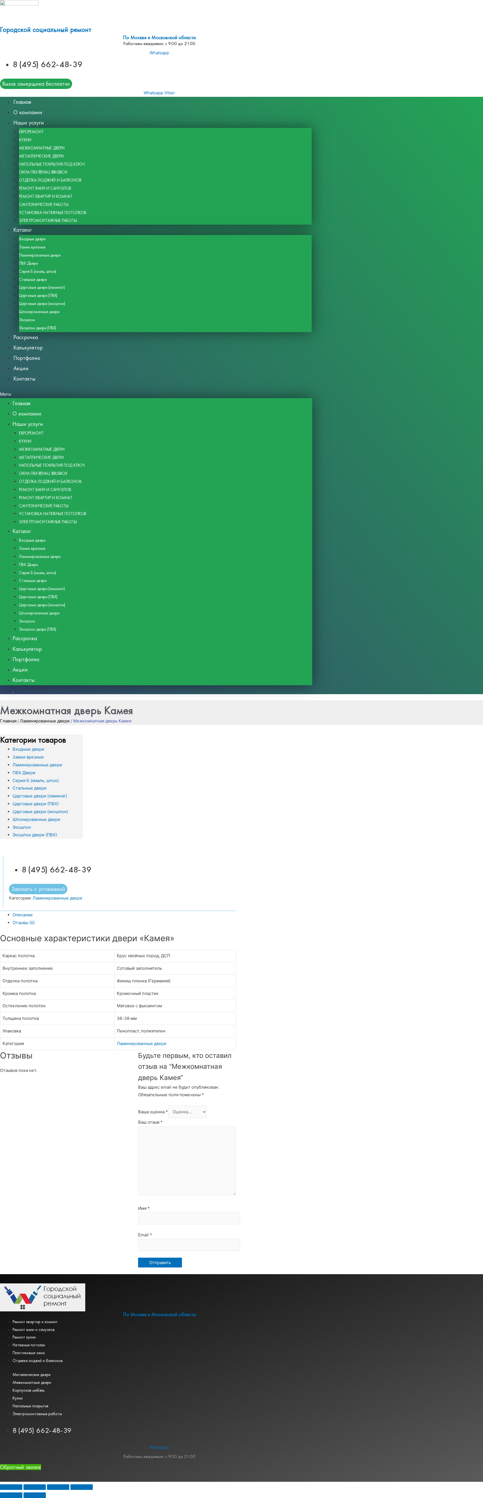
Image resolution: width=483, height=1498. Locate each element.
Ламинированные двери (40, 255)
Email (145, 1235)
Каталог (22, 230)
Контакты (24, 379)
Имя (144, 1208)
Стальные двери (33, 279)
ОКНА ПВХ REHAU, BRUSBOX (43, 172)
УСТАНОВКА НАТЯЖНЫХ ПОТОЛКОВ (52, 212)
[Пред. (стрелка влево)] (11, 1495)
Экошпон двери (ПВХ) (37, 328)
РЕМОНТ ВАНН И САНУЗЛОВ (45, 188)
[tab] (124, 915)
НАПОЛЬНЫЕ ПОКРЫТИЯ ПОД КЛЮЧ (52, 164)
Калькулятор (28, 348)
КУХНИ (25, 140)
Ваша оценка (153, 1111)
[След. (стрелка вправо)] (34, 1495)
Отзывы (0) (24, 922)
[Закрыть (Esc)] (11, 1487)
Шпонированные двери (39, 311)
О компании (27, 112)
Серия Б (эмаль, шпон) (37, 271)
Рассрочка (25, 337)
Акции (21, 368)
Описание (23, 914)
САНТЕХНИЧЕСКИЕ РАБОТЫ (43, 204)
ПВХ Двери (28, 263)
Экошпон (27, 320)
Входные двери (32, 239)
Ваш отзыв (150, 1122)
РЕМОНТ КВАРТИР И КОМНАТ (45, 196)
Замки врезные (32, 247)
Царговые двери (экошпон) (42, 303)
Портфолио (26, 358)
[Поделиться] (34, 1487)
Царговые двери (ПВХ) (38, 295)
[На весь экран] (58, 1487)
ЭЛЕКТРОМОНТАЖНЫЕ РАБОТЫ (48, 220)
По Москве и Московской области (159, 37)
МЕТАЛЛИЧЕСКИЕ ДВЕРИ (41, 156)
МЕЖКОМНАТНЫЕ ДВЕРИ (42, 148)
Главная (22, 102)
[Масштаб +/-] (81, 1487)
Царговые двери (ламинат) (42, 287)
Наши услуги (28, 123)
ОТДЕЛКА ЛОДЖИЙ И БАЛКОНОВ (50, 180)
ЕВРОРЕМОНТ (31, 132)
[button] (156, 394)
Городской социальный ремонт (45, 29)
